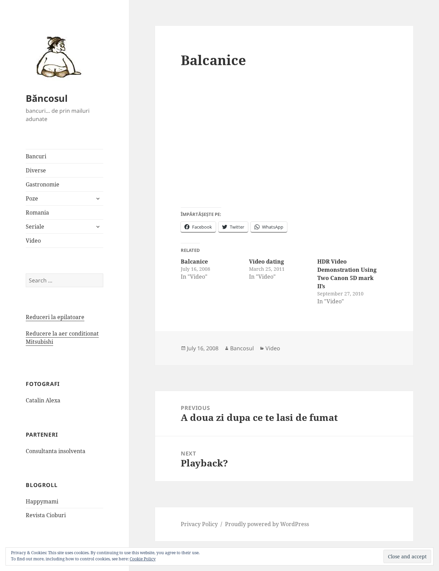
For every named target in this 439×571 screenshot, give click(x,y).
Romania (37, 212)
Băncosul (47, 98)
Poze (32, 198)
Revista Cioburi (46, 515)
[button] (56, 56)
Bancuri (36, 156)
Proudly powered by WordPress (267, 524)
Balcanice (194, 261)
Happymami (42, 501)
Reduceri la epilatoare (55, 317)
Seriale (35, 226)
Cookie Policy (143, 559)
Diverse (36, 170)
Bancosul (242, 348)
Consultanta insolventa (55, 451)
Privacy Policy (199, 524)
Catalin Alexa (43, 400)
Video (33, 240)
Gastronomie (42, 184)
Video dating (266, 261)
